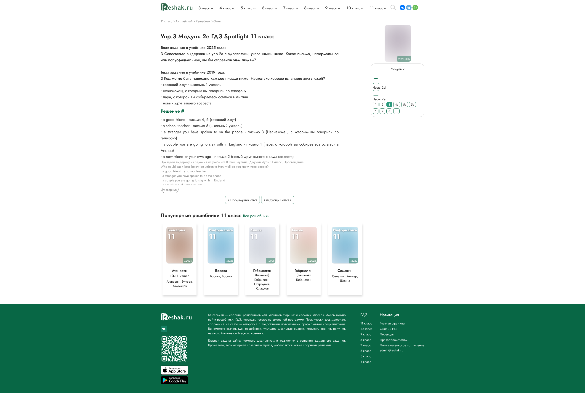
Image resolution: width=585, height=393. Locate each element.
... (376, 81)
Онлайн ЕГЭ (389, 329)
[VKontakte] (402, 7)
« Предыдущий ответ (242, 200)
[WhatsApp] (415, 7)
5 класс (365, 356)
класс (204, 8)
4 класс (365, 361)
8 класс (365, 339)
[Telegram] (409, 7)
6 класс (365, 350)
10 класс (366, 329)
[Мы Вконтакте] (164, 329)
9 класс (365, 334)
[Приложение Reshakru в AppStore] (174, 373)
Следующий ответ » (277, 200)
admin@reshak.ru (391, 350)
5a (404, 104)
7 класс (365, 345)
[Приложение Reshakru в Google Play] (174, 383)
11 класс (366, 323)
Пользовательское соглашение (402, 345)
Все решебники (256, 215)
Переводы (387, 334)
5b (412, 104)
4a (396, 104)
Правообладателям (393, 339)
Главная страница (392, 323)
